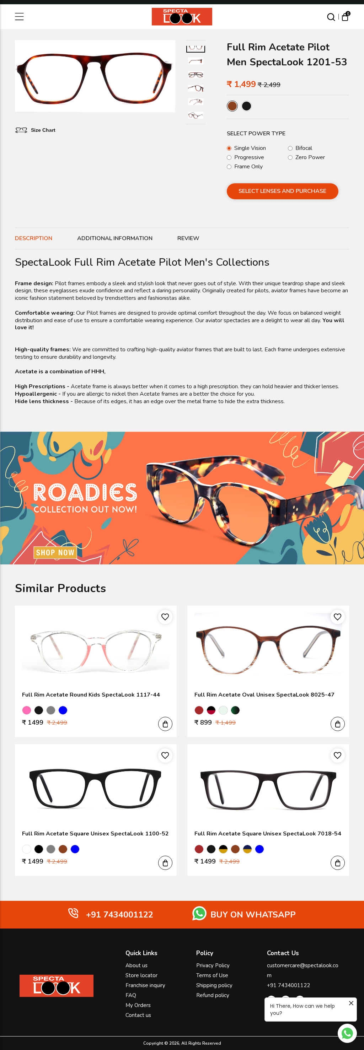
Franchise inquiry (145, 985)
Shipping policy (214, 985)
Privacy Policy (213, 965)
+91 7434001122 (288, 985)
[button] (165, 724)
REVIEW (188, 238)
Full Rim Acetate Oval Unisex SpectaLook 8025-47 (264, 695)
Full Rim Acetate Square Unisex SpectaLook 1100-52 (95, 834)
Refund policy (212, 995)
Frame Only (248, 166)
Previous (20, 77)
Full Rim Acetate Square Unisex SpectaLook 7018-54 (267, 834)
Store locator (141, 975)
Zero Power (310, 157)
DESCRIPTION (33, 238)
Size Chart (43, 130)
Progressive (249, 157)
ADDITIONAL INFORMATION (114, 238)
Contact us (138, 1015)
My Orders (138, 1005)
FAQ (130, 995)
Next (170, 77)
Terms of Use (212, 975)
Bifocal (303, 148)
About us (136, 965)
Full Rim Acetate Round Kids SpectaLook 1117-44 (91, 695)
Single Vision (250, 148)
